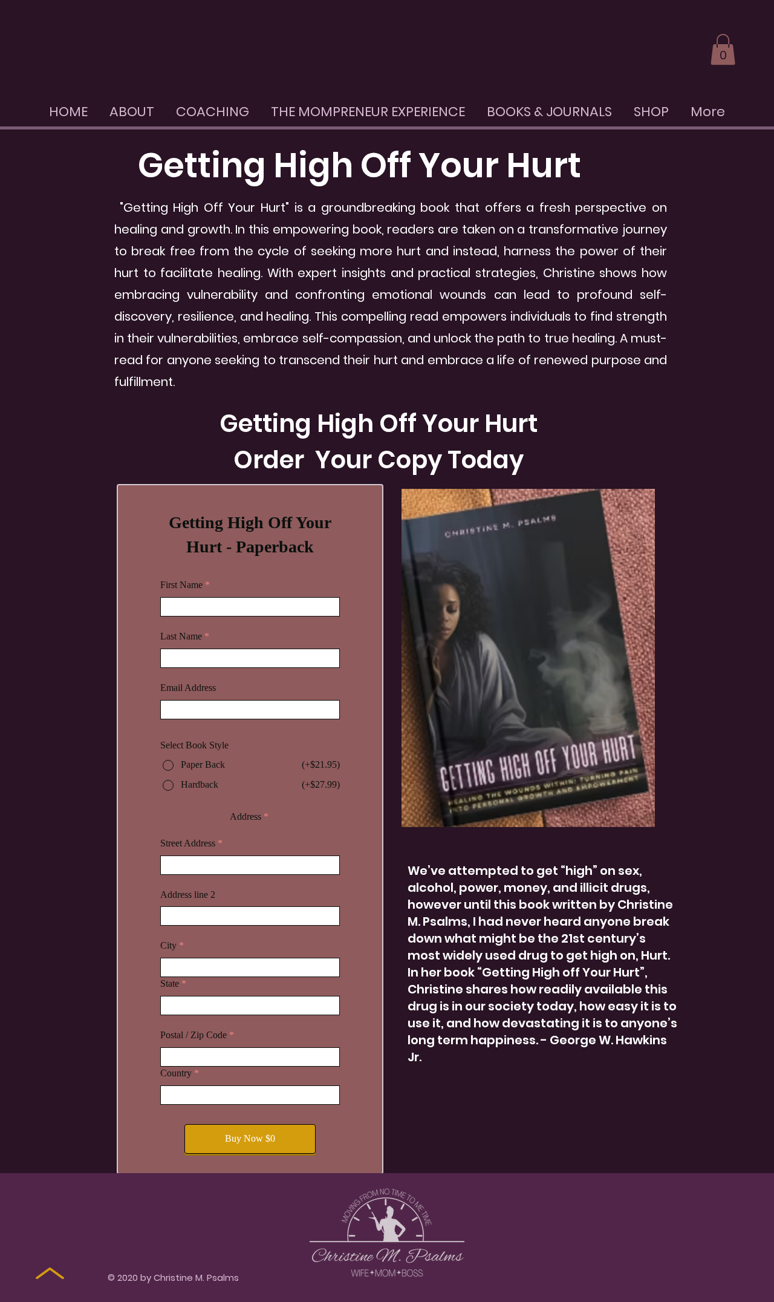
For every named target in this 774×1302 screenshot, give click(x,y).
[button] (723, 49)
